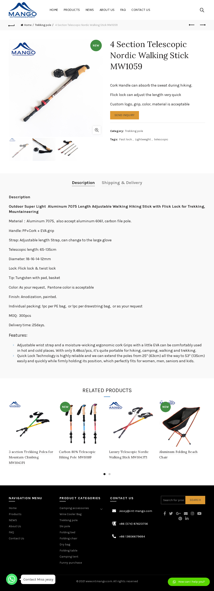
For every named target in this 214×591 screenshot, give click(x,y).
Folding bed (67, 532)
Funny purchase (71, 562)
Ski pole (65, 526)
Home (54, 10)
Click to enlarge (97, 130)
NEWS (90, 10)
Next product (202, 25)
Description (83, 182)
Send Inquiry (125, 115)
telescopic (161, 139)
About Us (107, 10)
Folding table (68, 550)
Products (72, 10)
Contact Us (140, 10)
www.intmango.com (99, 581)
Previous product (192, 25)
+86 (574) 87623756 (133, 524)
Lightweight (143, 139)
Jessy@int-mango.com (135, 511)
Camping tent (69, 556)
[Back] (11, 25)
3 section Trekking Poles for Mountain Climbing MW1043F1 (31, 457)
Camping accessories (74, 508)
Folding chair (68, 538)
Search (195, 500)
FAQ (123, 10)
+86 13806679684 (132, 536)
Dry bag (65, 544)
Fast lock (125, 139)
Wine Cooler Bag (71, 514)
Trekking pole (43, 25)
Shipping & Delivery (122, 182)
